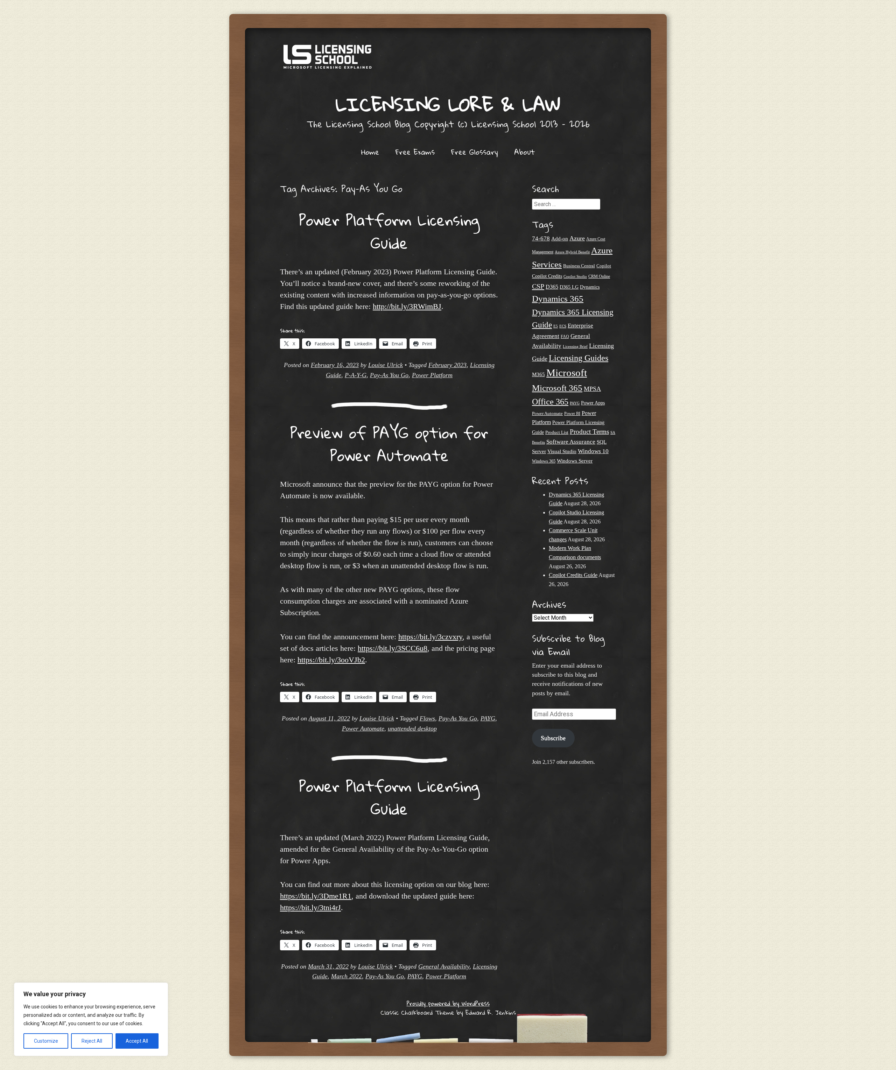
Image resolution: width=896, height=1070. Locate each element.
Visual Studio (561, 451)
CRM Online (599, 276)
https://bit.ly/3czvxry (430, 636)
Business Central (579, 265)
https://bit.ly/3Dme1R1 (315, 896)
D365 (552, 287)
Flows (427, 718)
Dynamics (590, 287)
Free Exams (415, 152)
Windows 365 (543, 461)
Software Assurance (570, 441)
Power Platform (432, 375)
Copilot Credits (547, 276)
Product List (556, 432)
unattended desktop (412, 728)
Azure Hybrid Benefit (572, 252)
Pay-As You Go (389, 375)
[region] (91, 1019)
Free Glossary (474, 152)
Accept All (137, 1041)
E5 (555, 326)
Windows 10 (593, 451)
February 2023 (447, 364)
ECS (562, 326)
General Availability (443, 966)
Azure (577, 238)
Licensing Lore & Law (448, 104)
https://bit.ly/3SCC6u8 (392, 648)
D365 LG (569, 287)
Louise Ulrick (385, 364)
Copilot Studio (575, 276)
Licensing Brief (575, 346)
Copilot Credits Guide (573, 575)
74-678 (541, 238)
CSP (538, 286)
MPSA (592, 388)
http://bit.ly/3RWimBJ (407, 306)
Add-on (559, 238)
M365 (538, 374)
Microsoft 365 (557, 388)
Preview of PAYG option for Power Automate (389, 444)
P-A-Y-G (355, 375)
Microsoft (566, 372)
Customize (46, 1041)
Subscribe (553, 737)
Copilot (603, 265)
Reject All (92, 1041)
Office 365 (550, 401)
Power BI (572, 413)
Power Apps (593, 403)
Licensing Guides (578, 357)
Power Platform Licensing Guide (389, 231)
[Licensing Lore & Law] (448, 60)
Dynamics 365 (557, 298)
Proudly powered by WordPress (448, 1003)
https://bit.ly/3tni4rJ (310, 907)
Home (370, 152)
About (524, 152)
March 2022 (346, 976)
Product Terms (589, 431)
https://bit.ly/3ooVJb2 (331, 659)
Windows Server (575, 461)
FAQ (565, 336)
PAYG (488, 718)
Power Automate (363, 728)
